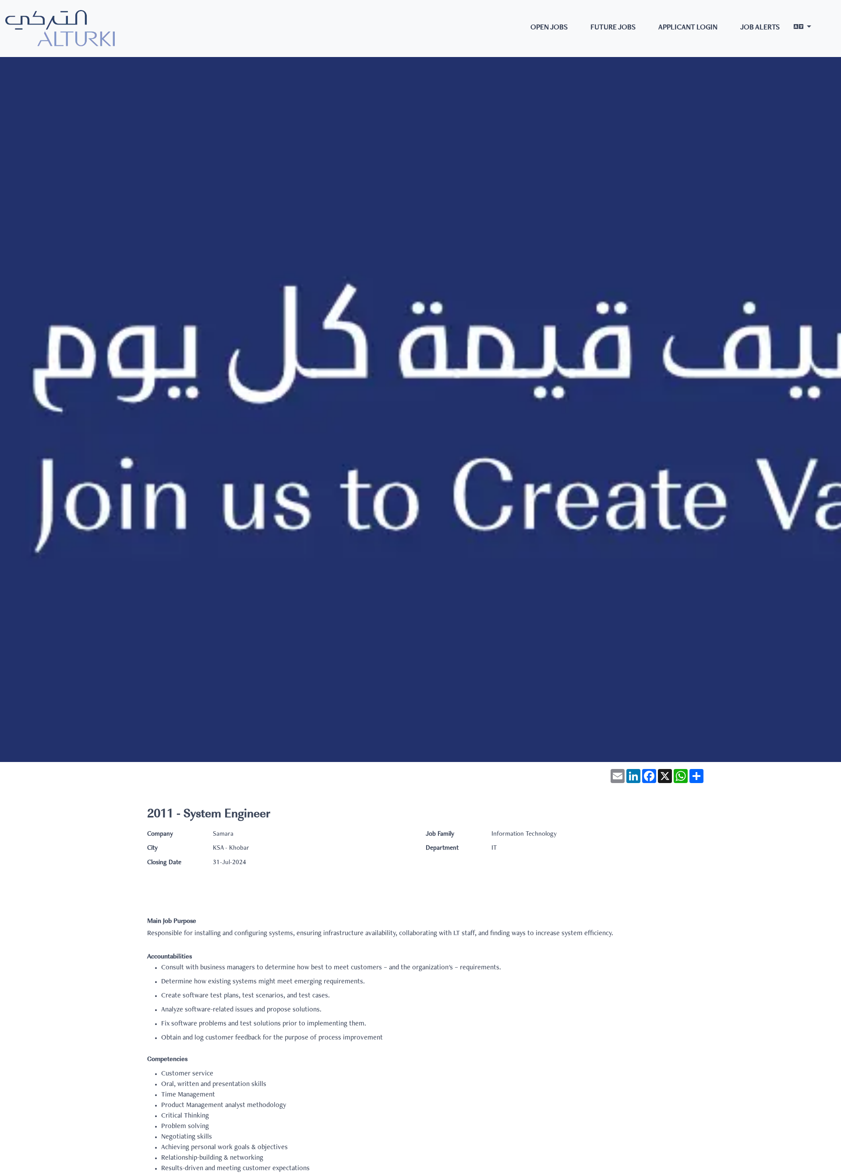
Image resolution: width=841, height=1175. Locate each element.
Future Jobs (613, 28)
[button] (802, 28)
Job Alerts (760, 28)
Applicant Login (687, 28)
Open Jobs (549, 28)
